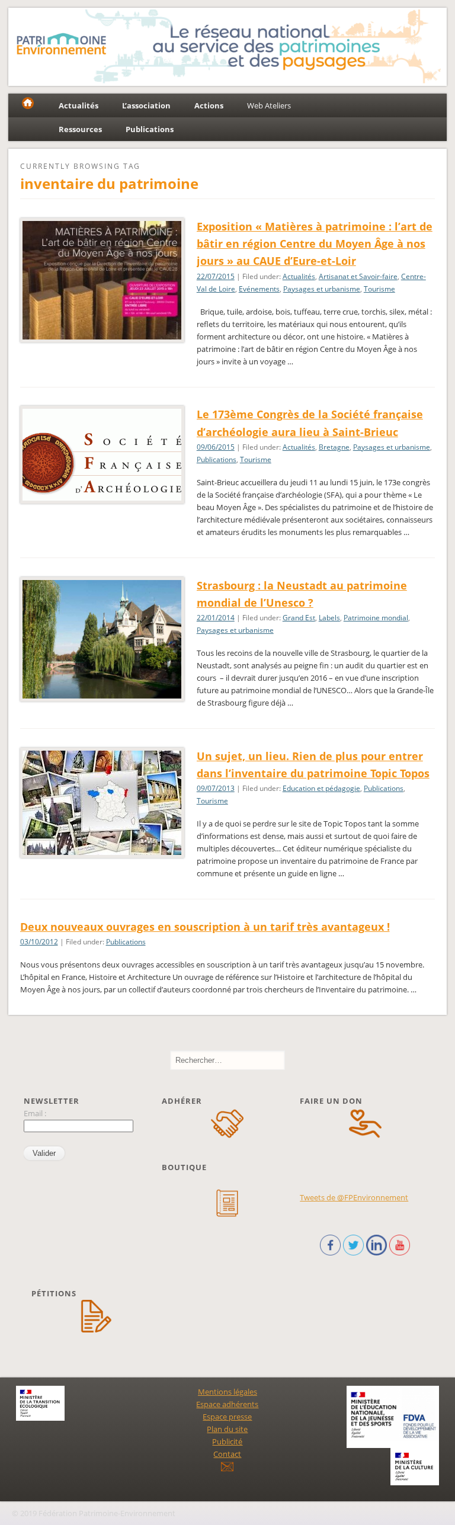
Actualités (299, 276)
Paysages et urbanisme (321, 289)
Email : (35, 1113)
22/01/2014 (216, 618)
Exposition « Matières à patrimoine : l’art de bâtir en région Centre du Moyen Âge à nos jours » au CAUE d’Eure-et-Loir (314, 243)
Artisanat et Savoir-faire (358, 276)
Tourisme (379, 289)
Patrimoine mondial (376, 618)
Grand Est (299, 618)
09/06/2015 (216, 447)
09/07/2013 (216, 788)
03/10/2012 (39, 942)
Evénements (259, 289)
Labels (329, 618)
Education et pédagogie (321, 788)
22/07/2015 (216, 276)
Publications (216, 459)
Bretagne (334, 447)
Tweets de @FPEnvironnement (354, 1197)
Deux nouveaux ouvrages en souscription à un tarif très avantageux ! (205, 927)
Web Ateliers (269, 105)
